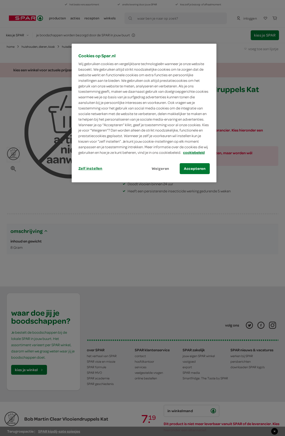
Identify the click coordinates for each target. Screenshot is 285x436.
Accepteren (195, 168)
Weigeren (160, 168)
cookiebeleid (194, 152)
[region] (144, 113)
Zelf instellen (90, 168)
